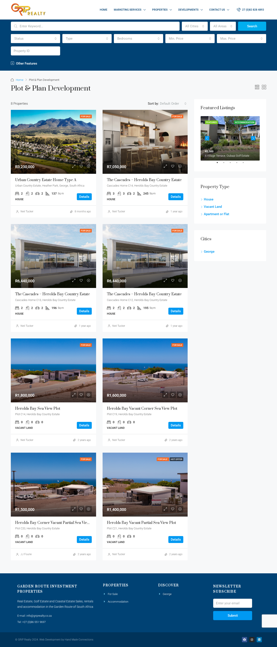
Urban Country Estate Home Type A (45, 180)
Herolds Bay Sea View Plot (37, 408)
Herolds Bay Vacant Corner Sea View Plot (142, 408)
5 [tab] (245, 164)
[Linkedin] (259, 639)
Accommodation (118, 601)
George (209, 252)
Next (253, 138)
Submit (233, 616)
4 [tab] (239, 164)
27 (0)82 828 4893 (253, 9)
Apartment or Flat (216, 214)
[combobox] (195, 26)
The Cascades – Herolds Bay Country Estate (144, 180)
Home (103, 9)
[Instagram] (251, 639)
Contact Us (217, 9)
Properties (159, 9)
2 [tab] (226, 164)
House (208, 199)
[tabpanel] (230, 138)
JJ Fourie (26, 554)
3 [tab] (232, 164)
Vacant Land (213, 207)
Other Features (26, 63)
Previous (207, 138)
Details (84, 197)
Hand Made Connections (79, 639)
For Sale (113, 594)
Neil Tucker (27, 211)
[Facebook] (244, 639)
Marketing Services (127, 9)
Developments (188, 9)
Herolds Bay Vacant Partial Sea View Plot (141, 522)
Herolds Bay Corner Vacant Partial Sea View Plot (56, 522)
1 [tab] (219, 164)
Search (252, 26)
